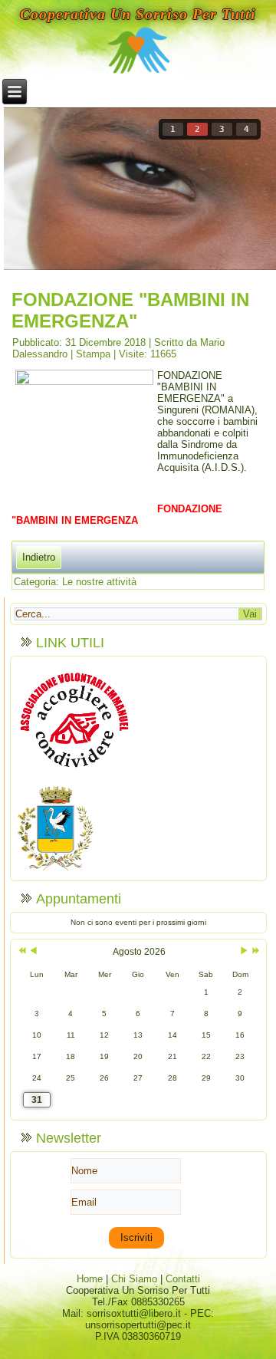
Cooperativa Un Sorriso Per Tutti (138, 13)
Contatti (183, 1279)
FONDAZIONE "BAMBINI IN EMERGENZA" (130, 310)
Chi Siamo (134, 1279)
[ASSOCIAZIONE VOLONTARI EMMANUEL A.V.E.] (74, 776)
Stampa (94, 354)
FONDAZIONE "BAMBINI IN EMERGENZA (117, 514)
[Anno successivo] (254, 952)
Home (90, 1279)
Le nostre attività (99, 581)
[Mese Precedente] (33, 952)
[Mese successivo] (244, 952)
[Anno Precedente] (21, 952)
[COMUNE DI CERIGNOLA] (55, 870)
